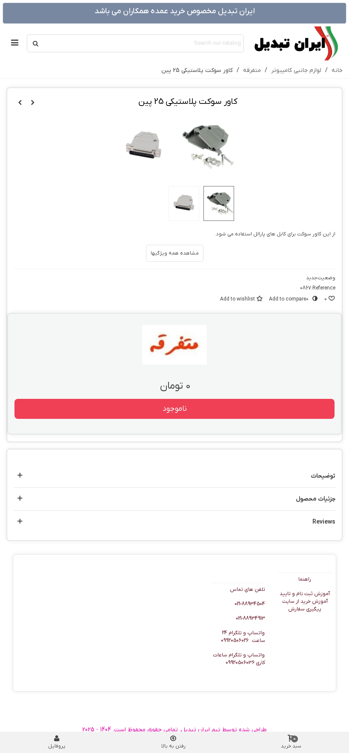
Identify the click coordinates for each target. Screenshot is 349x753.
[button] (174, 476)
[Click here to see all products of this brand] (174, 344)
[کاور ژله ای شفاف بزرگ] (20, 103)
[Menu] (14, 43)
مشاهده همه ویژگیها (175, 253)
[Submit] (35, 43)
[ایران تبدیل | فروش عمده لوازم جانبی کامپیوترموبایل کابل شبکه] (295, 43)
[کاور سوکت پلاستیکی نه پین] (32, 103)
